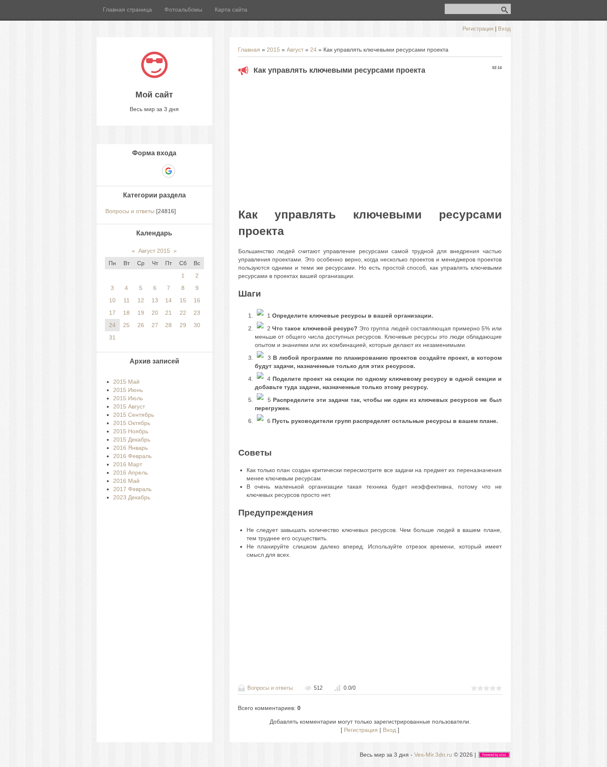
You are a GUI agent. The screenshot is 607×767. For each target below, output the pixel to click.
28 (168, 325)
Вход (504, 29)
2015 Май (126, 381)
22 (183, 312)
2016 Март (127, 464)
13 (155, 300)
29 (183, 325)
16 (197, 300)
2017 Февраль (132, 489)
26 (141, 325)
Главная (249, 49)
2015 (273, 49)
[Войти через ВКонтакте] (140, 171)
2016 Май (126, 480)
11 (126, 300)
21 (168, 312)
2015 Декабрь (131, 439)
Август (295, 49)
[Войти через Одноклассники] (183, 171)
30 (197, 325)
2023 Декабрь (131, 497)
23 (197, 312)
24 (313, 49)
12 (141, 300)
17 (112, 312)
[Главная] (154, 76)
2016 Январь (130, 447)
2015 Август (129, 406)
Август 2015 (154, 250)
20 (155, 312)
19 (141, 312)
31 (112, 337)
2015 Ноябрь (130, 431)
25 (126, 325)
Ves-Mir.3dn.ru (433, 754)
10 (112, 300)
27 (155, 325)
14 (168, 300)
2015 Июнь (128, 390)
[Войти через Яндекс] (154, 171)
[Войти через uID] (126, 171)
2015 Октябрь (131, 423)
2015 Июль (128, 398)
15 (183, 300)
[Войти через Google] (168, 171)
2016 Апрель (130, 472)
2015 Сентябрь (133, 414)
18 (126, 312)
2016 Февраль (132, 456)
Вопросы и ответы (270, 688)
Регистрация (477, 29)
